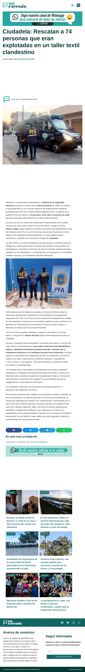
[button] (73, 5)
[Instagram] (73, 622)
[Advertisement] (42, 77)
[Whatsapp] (79, 622)
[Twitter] (67, 622)
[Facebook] (62, 622)
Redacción (32, 99)
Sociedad (11, 492)
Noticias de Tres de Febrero (32, 442)
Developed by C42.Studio (75, 669)
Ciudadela (11, 442)
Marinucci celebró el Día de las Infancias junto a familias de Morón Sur (22, 603)
